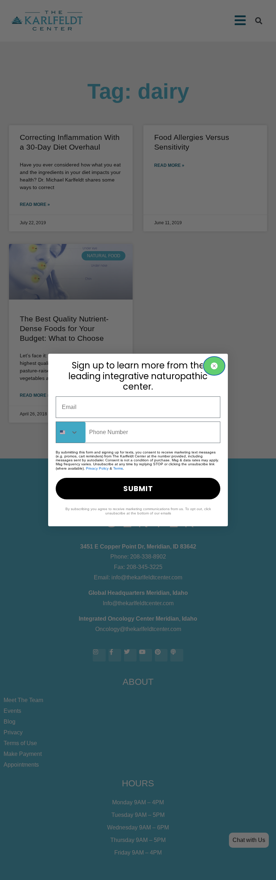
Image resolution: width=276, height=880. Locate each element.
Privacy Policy (97, 468)
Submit (138, 489)
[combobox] (71, 432)
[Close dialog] (214, 366)
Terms (118, 468)
